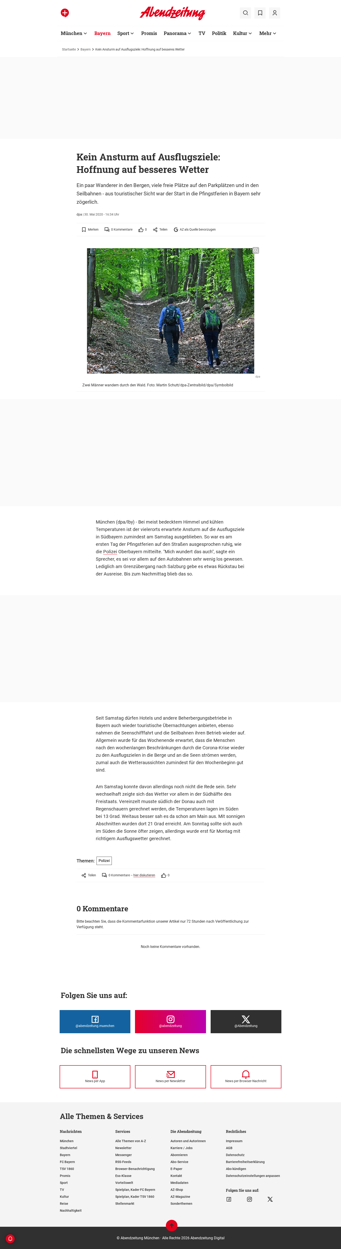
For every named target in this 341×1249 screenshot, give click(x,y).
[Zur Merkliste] (260, 13)
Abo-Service (179, 1162)
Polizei (110, 551)
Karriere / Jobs (181, 1148)
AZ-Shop (176, 1190)
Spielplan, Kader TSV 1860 (134, 1196)
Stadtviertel (68, 1148)
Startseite (69, 49)
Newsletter (123, 1148)
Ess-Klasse (123, 1176)
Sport (123, 33)
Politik (219, 33)
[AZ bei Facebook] (229, 1199)
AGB (229, 1148)
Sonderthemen (181, 1203)
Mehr (265, 33)
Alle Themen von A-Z (130, 1141)
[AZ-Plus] (65, 13)
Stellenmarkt (124, 1203)
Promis (149, 33)
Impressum (234, 1141)
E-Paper (176, 1169)
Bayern (102, 33)
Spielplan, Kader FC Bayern (135, 1190)
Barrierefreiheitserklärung (245, 1162)
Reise (64, 1203)
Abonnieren (179, 1155)
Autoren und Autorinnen (188, 1141)
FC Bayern (67, 1162)
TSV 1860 (67, 1169)
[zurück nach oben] (171, 1228)
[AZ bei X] (270, 1199)
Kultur (240, 33)
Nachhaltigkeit (71, 1210)
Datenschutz (235, 1155)
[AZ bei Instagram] (249, 1199)
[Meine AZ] (274, 13)
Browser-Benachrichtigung (135, 1169)
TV (202, 33)
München (71, 33)
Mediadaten (179, 1183)
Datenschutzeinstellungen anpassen (253, 1176)
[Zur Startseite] (172, 19)
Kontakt (176, 1176)
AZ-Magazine (180, 1196)
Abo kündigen (236, 1169)
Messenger (123, 1155)
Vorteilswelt (124, 1183)
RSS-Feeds (123, 1162)
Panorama (175, 33)
